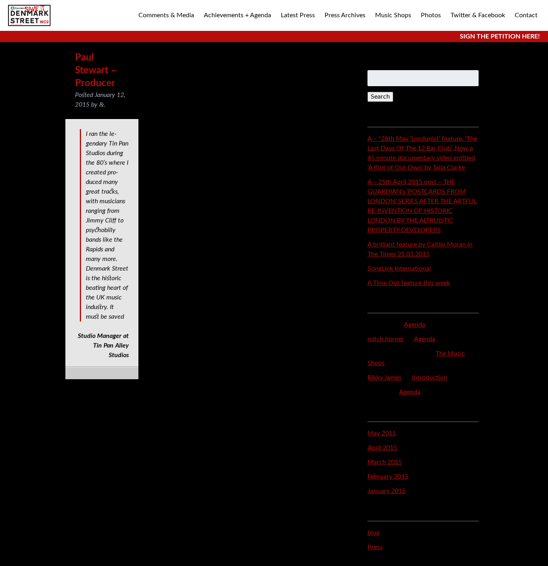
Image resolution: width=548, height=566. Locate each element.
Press (375, 547)
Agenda (414, 324)
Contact (526, 15)
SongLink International (399, 268)
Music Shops (393, 15)
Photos (431, 15)
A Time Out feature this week (408, 283)
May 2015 (381, 433)
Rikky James (384, 377)
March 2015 (384, 462)
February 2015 (387, 476)
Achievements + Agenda (237, 15)
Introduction (429, 377)
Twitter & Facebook (478, 15)
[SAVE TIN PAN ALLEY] (29, 15)
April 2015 (382, 448)
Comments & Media (166, 15)
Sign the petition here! (500, 36)
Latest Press (298, 15)
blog (373, 533)
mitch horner (385, 339)
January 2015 (386, 491)
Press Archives (345, 15)
